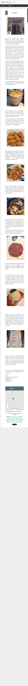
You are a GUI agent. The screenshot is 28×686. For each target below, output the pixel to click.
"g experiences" (14, 416)
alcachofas (20, 416)
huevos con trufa (13, 420)
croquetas (8, 419)
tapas (21, 422)
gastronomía (17, 419)
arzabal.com (7, 381)
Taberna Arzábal (15, 422)
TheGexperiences (10, 411)
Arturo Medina (10, 418)
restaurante (20, 420)
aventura (20, 418)
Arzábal (14, 13)
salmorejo (9, 422)
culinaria (12, 419)
